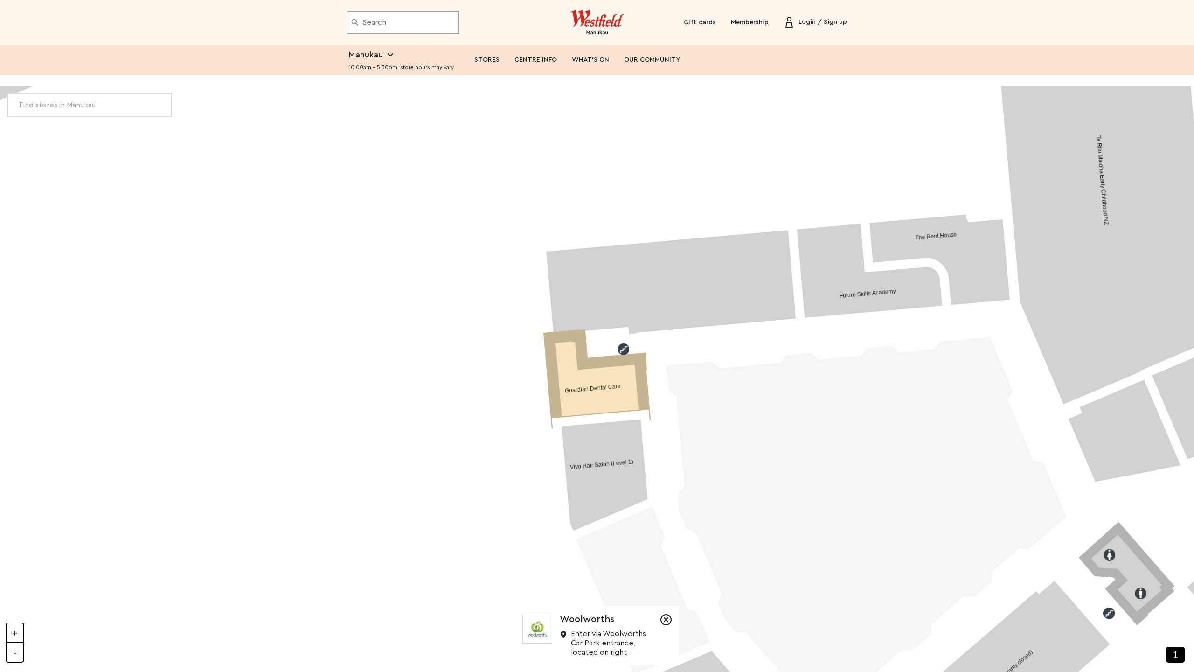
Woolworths (587, 619)
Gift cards (700, 22)
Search (374, 22)
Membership (750, 22)
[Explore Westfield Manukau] (597, 22)
